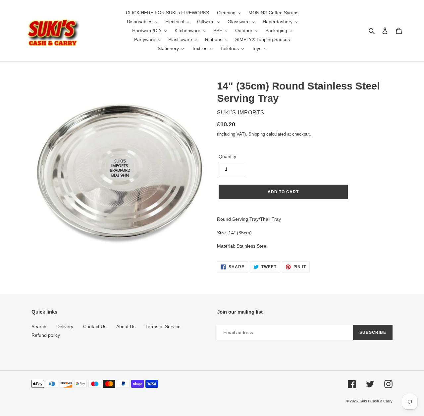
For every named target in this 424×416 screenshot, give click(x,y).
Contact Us (94, 326)
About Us (125, 326)
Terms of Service (163, 326)
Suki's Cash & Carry (376, 401)
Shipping (256, 134)
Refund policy (45, 335)
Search (38, 326)
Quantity (227, 156)
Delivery (64, 326)
